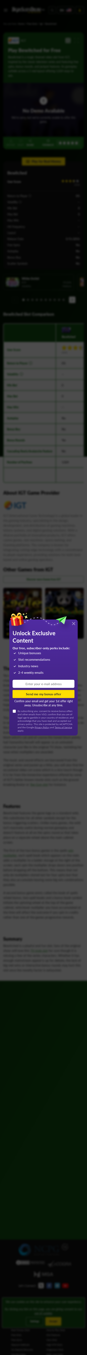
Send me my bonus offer (43, 694)
